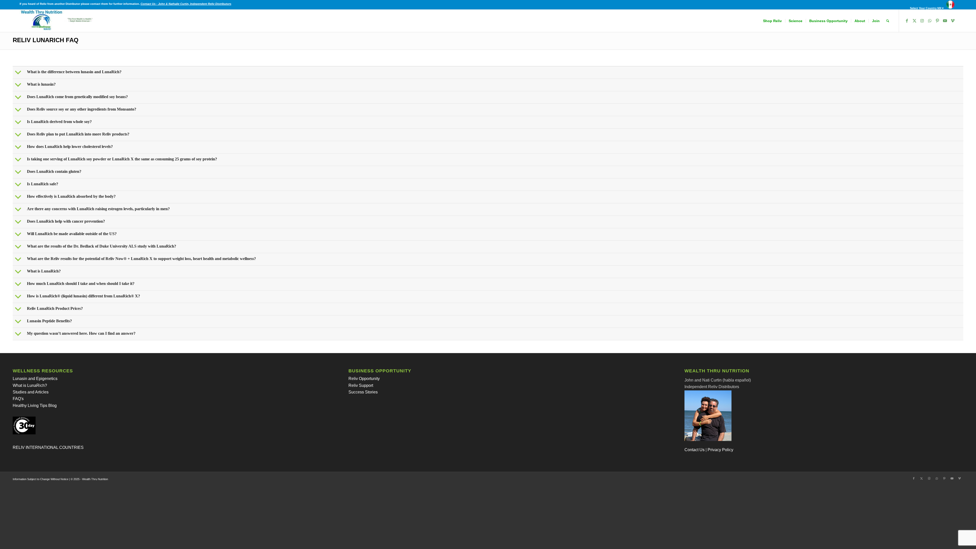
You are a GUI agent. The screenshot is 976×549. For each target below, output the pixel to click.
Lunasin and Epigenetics (35, 378)
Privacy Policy (720, 450)
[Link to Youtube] (945, 20)
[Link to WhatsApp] (930, 20)
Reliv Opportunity (364, 378)
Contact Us (694, 450)
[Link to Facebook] (907, 20)
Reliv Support (360, 385)
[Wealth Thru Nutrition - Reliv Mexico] (58, 21)
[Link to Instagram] (922, 20)
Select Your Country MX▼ (927, 8)
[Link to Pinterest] (937, 20)
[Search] (887, 21)
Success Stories (363, 392)
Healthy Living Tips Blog (35, 405)
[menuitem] (931, 4)
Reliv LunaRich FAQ (46, 40)
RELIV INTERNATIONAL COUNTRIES (48, 447)
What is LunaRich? (30, 385)
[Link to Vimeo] (952, 20)
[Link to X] (914, 20)
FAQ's (18, 398)
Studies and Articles (31, 392)
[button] (488, 72)
